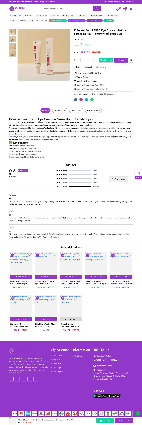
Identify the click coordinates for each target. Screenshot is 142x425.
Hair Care (66, 16)
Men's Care (113, 16)
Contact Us (128, 1)
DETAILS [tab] (45, 110)
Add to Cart (106, 421)
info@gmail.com (104, 365)
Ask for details (82, 94)
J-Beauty (28, 16)
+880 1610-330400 (106, 360)
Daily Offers (95, 21)
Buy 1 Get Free (77, 21)
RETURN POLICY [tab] (93, 110)
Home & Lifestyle (37, 21)
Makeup (53, 16)
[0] (117, 9)
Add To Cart (107, 60)
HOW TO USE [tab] (76, 110)
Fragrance (81, 16)
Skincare (40, 16)
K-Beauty (14, 16)
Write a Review (119, 179)
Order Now (120, 60)
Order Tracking (114, 1)
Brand (109, 21)
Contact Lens (17, 21)
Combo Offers (58, 21)
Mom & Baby (97, 16)
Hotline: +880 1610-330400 (103, 94)
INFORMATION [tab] (60, 110)
